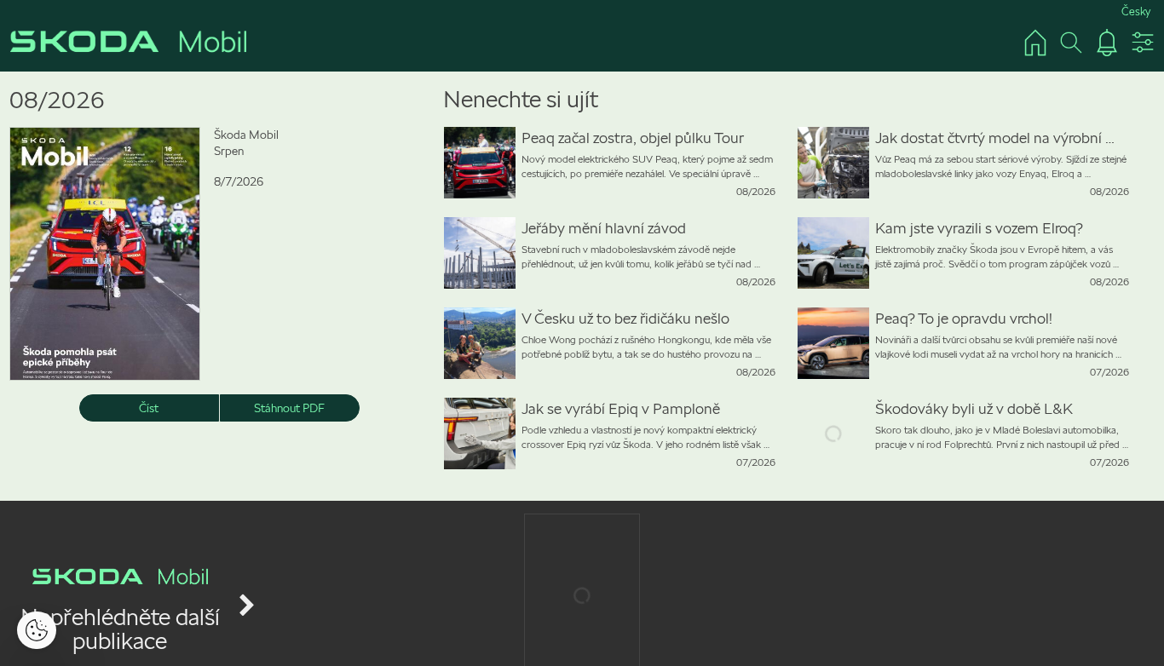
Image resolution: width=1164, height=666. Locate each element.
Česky (1135, 11)
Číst (148, 408)
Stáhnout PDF (289, 408)
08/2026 (57, 100)
